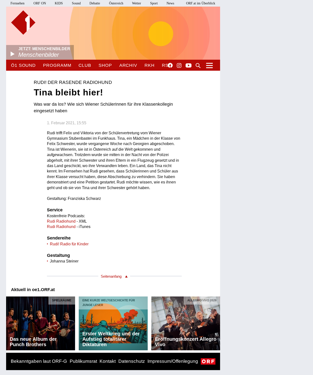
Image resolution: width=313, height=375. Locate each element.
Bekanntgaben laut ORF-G (39, 361)
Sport (154, 3)
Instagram (179, 65)
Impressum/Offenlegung (172, 361)
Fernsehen (17, 3)
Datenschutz (131, 361)
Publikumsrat (83, 361)
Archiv (128, 65)
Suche (198, 65)
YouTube (188, 65)
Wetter (136, 3)
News (170, 3)
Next (216, 322)
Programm (57, 65)
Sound (76, 3)
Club (84, 65)
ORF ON (40, 3)
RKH (150, 65)
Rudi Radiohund (61, 221)
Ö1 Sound (23, 65)
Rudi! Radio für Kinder (69, 244)
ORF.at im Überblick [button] (200, 3)
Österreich (116, 3)
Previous (10, 322)
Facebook (170, 65)
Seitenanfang (111, 276)
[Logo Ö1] (23, 22)
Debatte (94, 3)
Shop (105, 65)
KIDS (59, 3)
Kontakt (108, 361)
